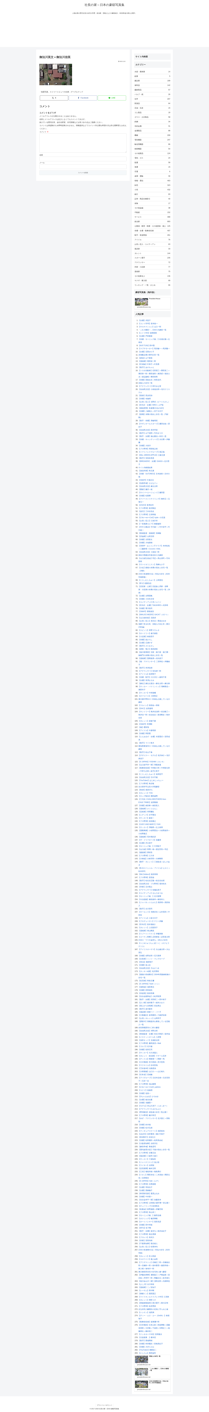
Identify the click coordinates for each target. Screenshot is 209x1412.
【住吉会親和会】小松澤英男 (149, 996)
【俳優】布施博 (144, 399)
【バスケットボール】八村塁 (149, 1037)
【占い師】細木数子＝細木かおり (151, 1003)
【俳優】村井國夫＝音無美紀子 (150, 1344)
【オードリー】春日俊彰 (148, 633)
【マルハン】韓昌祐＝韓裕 (148, 705)
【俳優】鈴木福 (144, 1125)
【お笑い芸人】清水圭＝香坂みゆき (152, 621)
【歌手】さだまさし (146, 646)
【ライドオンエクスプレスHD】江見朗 (153, 1297)
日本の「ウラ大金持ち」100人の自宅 (153, 940)
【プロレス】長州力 (146, 1237)
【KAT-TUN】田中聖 (146, 345)
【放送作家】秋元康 (146, 471)
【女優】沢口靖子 (145, 843)
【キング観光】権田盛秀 (148, 796)
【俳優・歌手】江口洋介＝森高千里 (152, 677)
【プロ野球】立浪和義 (147, 514)
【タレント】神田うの (147, 1300)
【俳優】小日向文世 (146, 599)
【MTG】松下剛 (144, 1228)
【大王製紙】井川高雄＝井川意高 (151, 1062)
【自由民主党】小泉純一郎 (148, 552)
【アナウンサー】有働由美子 (149, 890)
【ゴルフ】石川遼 (145, 1046)
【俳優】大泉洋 (144, 446)
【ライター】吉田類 (146, 1165)
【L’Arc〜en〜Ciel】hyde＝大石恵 (151, 517)
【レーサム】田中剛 (146, 1290)
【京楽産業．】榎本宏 (147, 1337)
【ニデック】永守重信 (147, 815)
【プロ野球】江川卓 (146, 856)
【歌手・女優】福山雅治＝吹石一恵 (152, 436)
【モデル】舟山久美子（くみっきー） (153, 1106)
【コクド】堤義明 (145, 1090)
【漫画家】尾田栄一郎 (147, 361)
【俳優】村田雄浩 (145, 990)
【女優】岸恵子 (144, 320)
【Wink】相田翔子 (145, 962)
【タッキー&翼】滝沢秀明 (148, 971)
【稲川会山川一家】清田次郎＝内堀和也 (154, 1281)
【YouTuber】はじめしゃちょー (150, 780)
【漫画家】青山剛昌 (146, 931)
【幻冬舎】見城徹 (145, 1074)
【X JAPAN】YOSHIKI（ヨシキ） (151, 762)
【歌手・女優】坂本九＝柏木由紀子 (152, 1231)
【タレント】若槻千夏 (147, 721)
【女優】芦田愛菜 (145, 336)
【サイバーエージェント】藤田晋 (151, 492)
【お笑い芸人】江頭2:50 (148, 521)
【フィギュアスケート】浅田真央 (151, 1131)
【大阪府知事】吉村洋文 (148, 1143)
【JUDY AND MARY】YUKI (149, 824)
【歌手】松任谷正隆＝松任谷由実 (151, 880)
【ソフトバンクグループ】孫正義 (151, 452)
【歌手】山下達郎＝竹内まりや (150, 433)
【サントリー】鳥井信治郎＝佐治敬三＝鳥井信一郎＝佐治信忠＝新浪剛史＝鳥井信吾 (154, 715)
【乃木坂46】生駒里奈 (147, 1068)
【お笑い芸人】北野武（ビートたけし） (154, 402)
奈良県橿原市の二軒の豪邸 (148, 1028)
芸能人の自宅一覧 (145, 383)
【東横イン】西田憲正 (147, 1294)
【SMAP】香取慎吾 (146, 611)
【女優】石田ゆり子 (146, 352)
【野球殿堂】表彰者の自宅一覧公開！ (153, 1112)
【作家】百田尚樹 (145, 1240)
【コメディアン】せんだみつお (150, 893)
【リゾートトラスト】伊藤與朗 (150, 934)
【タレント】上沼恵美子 (148, 927)
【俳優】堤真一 (144, 1093)
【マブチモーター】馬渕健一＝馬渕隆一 (154, 348)
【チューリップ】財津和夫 (148, 1206)
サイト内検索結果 (145, 467)
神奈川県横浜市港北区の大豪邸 (150, 555)
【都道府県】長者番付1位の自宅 (151, 408)
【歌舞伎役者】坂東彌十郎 (148, 1322)
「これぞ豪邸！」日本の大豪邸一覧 (152, 330)
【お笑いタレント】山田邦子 (149, 1018)
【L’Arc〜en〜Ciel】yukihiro (149, 1087)
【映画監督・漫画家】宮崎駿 (149, 533)
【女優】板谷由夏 (145, 1100)
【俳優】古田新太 (145, 539)
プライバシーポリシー (104, 1405)
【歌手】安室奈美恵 (146, 458)
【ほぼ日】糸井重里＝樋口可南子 (151, 1134)
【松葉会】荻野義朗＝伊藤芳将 (150, 1209)
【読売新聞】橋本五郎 (147, 1168)
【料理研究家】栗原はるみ (148, 1193)
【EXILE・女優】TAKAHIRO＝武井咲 (153, 605)
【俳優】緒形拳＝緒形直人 (148, 805)
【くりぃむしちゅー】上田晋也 (150, 580)
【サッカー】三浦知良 (147, 1159)
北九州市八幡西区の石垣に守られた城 (153, 1309)
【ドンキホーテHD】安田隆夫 (150, 1334)
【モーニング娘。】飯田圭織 (149, 1215)
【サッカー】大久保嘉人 (148, 1053)
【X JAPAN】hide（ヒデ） (149, 1181)
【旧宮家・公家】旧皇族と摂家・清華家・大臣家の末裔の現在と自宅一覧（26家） (154, 589)
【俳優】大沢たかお (146, 1347)
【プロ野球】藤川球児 (147, 1115)
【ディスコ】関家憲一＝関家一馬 (151, 1059)
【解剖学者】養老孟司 (147, 1147)
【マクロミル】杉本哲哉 (148, 1065)
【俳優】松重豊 (144, 496)
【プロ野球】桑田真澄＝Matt (149, 1043)
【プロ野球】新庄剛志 (147, 508)
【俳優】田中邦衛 (145, 1225)
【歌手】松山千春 (145, 752)
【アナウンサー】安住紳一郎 (149, 671)
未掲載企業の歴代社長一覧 (148, 355)
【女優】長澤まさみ (146, 680)
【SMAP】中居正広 (146, 480)
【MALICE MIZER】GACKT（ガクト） (153, 614)
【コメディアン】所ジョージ (149, 602)
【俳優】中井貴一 (145, 1196)
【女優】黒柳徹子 (145, 1190)
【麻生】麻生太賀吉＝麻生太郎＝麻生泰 (154, 683)
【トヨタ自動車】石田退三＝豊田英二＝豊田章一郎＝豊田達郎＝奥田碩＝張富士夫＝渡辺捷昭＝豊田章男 (154, 374)
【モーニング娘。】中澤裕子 (149, 846)
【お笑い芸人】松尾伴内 (148, 1247)
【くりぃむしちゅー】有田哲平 (150, 774)
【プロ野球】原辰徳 (146, 877)
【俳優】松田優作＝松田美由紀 (150, 1140)
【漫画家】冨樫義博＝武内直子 (150, 658)
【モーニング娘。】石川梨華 (149, 896)
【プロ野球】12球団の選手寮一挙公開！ (154, 1203)
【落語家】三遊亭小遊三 (148, 1156)
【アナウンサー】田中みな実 (149, 386)
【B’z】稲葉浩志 (144, 583)
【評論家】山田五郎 (146, 536)
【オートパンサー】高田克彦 (149, 1222)
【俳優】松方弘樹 (145, 1128)
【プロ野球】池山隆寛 (147, 1084)
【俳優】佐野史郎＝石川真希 (149, 956)
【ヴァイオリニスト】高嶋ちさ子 (151, 564)
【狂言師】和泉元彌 (146, 981)
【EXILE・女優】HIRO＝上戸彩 (150, 405)
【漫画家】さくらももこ (148, 809)
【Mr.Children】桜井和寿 (148, 874)
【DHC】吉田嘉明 (145, 708)
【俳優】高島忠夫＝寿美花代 (149, 380)
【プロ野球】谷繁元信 (147, 1153)
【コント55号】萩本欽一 (148, 323)
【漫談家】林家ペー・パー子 (149, 1012)
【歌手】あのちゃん (146, 367)
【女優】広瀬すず (145, 643)
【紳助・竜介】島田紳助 (148, 649)
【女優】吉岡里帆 (145, 596)
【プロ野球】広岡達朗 (147, 1184)
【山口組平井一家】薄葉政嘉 (149, 765)
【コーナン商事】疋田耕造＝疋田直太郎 (154, 937)
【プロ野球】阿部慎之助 (148, 449)
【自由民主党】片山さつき (148, 968)
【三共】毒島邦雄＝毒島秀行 (149, 1172)
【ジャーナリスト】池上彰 (148, 1162)
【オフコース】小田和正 (148, 696)
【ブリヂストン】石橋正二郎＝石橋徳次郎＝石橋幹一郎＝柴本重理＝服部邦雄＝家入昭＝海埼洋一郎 (154, 1265)
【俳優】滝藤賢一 (145, 1103)
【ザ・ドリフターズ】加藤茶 (149, 840)
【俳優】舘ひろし (145, 640)
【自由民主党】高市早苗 (148, 430)
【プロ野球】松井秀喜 (147, 1306)
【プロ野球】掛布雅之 (147, 821)
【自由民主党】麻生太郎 (148, 486)
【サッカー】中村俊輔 (147, 693)
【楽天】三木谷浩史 (146, 511)
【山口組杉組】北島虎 (147, 618)
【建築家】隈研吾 (145, 852)
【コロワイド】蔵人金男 (148, 1259)
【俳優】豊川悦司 (145, 608)
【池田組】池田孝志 (146, 987)
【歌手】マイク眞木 (146, 743)
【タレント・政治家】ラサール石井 (152, 1056)
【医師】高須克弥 (145, 395)
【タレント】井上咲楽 (147, 1256)
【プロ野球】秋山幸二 (147, 1212)
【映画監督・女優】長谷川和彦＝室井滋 (154, 1034)
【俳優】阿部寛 (144, 733)
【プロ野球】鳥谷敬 (146, 783)
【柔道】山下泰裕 (145, 358)
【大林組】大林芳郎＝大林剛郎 (150, 859)
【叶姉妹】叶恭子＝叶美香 (148, 364)
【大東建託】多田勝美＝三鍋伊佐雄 (152, 1015)
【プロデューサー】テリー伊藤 (150, 921)
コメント (44, 132)
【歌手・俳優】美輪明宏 (148, 421)
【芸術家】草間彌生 (146, 812)
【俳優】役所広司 (145, 1049)
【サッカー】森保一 (146, 818)
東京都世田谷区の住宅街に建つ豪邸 (152, 1272)
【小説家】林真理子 (146, 636)
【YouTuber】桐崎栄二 (147, 1350)
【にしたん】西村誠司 (147, 1353)
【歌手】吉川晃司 (145, 909)
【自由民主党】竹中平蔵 (148, 777)
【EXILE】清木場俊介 (147, 924)
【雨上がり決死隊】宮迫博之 (149, 1006)
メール (42, 163)
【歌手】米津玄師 (145, 668)
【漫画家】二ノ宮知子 (147, 1287)
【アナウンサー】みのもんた (149, 1109)
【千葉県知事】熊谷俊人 (148, 1243)
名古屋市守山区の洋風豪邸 (148, 787)
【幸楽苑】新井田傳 (146, 993)
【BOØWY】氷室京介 (147, 1137)
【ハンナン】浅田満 (146, 1312)
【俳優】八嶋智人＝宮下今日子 (150, 411)
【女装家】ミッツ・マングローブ (151, 959)
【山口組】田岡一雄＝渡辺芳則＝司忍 (153, 849)
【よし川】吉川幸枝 (146, 1284)
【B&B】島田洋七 (145, 790)
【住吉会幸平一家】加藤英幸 (149, 1200)
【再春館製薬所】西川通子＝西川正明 (153, 1303)
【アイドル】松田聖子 (147, 674)
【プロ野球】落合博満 (147, 1234)
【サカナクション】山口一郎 (149, 327)
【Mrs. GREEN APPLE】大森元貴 (151, 455)
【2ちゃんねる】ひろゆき (148, 1096)
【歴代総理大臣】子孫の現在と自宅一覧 (154, 1150)
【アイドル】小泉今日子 (148, 918)
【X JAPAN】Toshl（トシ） (149, 984)
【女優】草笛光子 (145, 1187)
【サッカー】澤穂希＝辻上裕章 (150, 827)
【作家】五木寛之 (145, 887)
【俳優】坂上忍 (144, 965)
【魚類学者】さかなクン (148, 483)
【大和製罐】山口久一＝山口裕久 (151, 1071)
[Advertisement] (104, 32)
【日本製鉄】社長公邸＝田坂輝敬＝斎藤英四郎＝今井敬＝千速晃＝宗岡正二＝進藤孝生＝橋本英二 (154, 1328)
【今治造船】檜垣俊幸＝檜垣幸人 (151, 899)
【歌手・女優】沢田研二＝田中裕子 (152, 999)
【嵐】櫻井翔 (143, 727)
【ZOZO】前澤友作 (146, 505)
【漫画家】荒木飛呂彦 (147, 837)
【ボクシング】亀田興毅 (148, 1218)
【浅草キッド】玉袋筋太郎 (148, 1040)
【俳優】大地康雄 (145, 543)
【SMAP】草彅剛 (145, 724)
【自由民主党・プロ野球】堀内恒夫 (152, 884)
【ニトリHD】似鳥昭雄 (147, 333)
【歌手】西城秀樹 (145, 1340)
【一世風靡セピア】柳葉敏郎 (149, 524)
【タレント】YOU (145, 793)
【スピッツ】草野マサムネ (148, 630)
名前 (41, 155)
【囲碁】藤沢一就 (145, 489)
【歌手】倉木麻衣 (145, 1009)
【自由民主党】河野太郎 (148, 1031)
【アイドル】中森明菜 (147, 730)
